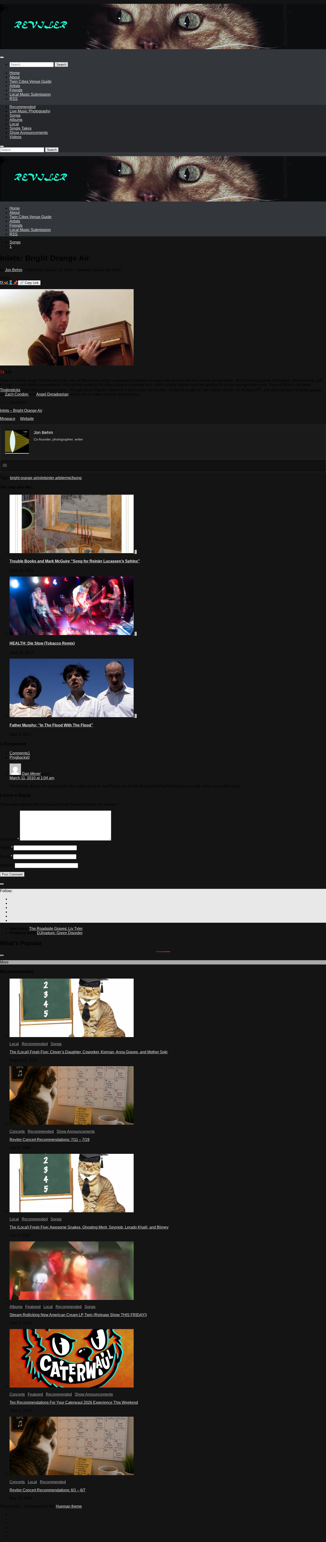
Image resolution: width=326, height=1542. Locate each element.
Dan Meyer (31, 774)
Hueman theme (69, 1506)
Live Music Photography (30, 111)
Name (6, 848)
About (15, 77)
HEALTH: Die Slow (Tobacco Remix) (42, 643)
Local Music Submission (30, 94)
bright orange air (24, 478)
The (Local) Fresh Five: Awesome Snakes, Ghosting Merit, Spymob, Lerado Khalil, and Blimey (89, 1227)
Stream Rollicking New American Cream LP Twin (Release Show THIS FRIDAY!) (78, 1315)
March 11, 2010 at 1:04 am (32, 778)
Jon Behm (13, 270)
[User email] (5, 465)
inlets (42, 478)
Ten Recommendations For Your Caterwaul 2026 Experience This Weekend (74, 1402)
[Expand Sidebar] (2, 884)
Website (27, 419)
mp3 (69, 478)
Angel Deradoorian (52, 394)
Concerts (17, 1131)
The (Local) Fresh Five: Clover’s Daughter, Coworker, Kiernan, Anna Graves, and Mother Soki (89, 1052)
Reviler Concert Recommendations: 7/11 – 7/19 (49, 1140)
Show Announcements (29, 133)
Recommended (23, 107)
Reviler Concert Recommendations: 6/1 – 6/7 (47, 1490)
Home (15, 73)
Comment (9, 839)
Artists (15, 86)
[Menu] (2, 57)
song (77, 478)
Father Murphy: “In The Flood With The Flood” (51, 725)
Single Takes (21, 128)
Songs (15, 115)
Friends (16, 90)
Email (6, 856)
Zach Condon (17, 394)
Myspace (7, 419)
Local (14, 124)
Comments (20, 753)
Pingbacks (20, 757)
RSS (14, 99)
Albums (16, 120)
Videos (15, 137)
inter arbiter (56, 478)
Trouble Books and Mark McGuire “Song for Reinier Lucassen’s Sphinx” (75, 561)
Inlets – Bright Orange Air (21, 410)
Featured (33, 1307)
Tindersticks (10, 390)
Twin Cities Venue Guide (31, 81)
